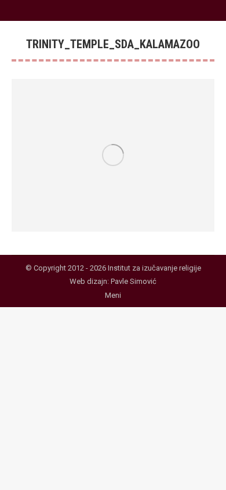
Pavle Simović (133, 281)
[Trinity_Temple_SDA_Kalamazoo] (113, 155)
